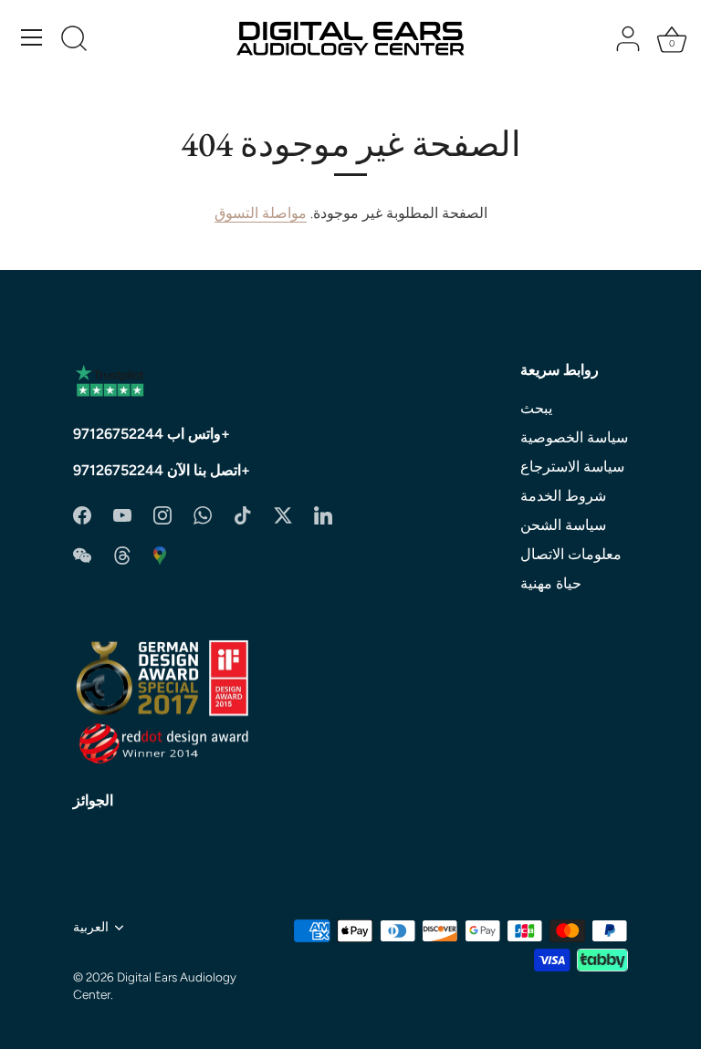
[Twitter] (283, 514)
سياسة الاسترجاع (572, 466)
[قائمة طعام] (32, 37)
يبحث (536, 408)
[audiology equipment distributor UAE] (159, 554)
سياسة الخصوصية (574, 437)
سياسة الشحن (563, 525)
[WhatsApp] (203, 514)
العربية (91, 926)
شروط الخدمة (563, 495)
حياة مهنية (550, 583)
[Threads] (122, 554)
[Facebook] (82, 514)
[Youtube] (122, 514)
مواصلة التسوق (260, 213)
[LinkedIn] (323, 514)
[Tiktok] (243, 514)
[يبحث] (74, 40)
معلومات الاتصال (571, 554)
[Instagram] (162, 514)
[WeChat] (82, 554)
